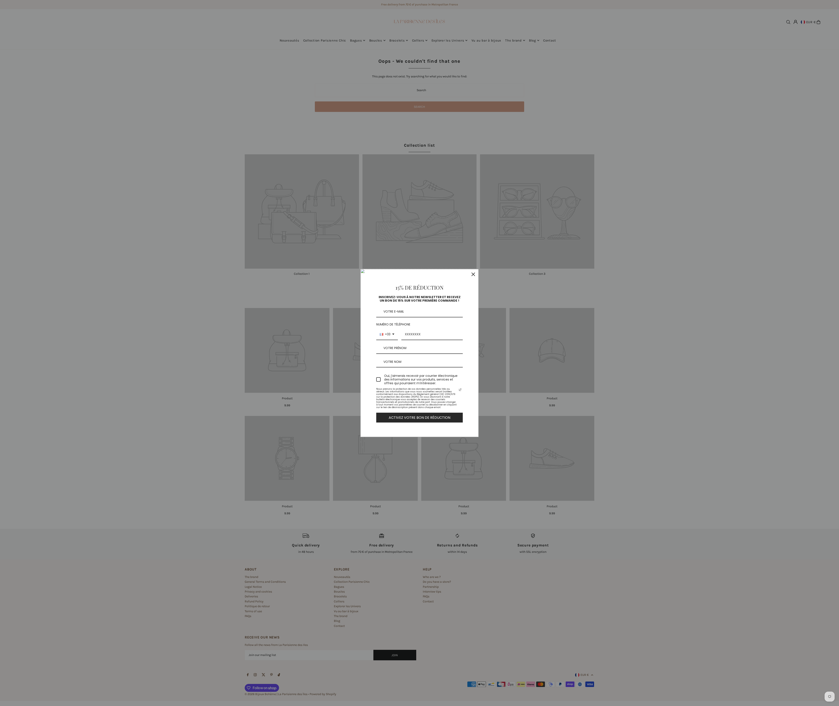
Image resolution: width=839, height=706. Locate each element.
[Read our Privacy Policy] (460, 389)
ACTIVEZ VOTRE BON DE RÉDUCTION (419, 417)
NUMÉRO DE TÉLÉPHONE (393, 324)
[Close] (473, 274)
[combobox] (387, 334)
